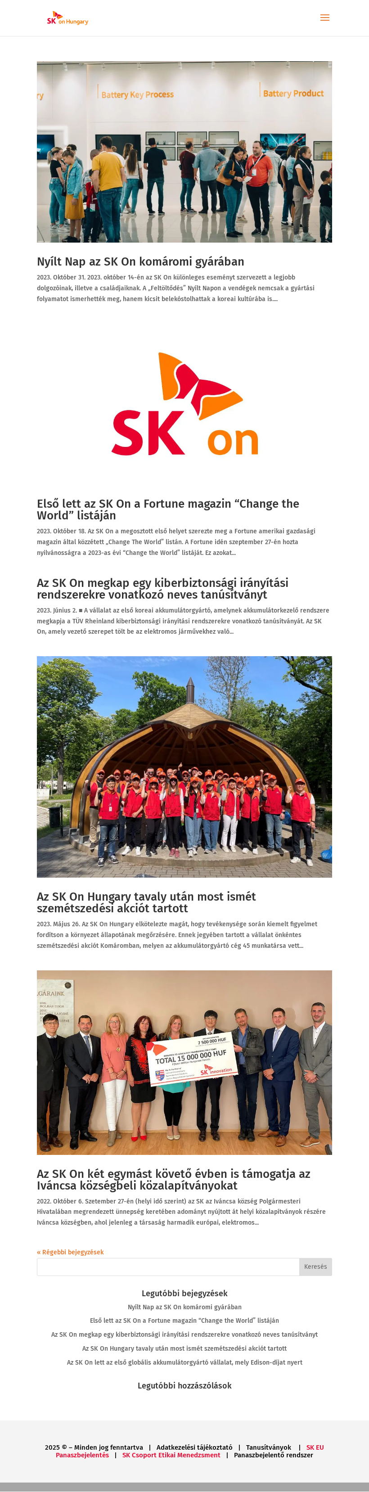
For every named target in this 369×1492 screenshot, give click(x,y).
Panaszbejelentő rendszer (273, 1455)
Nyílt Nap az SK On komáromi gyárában (140, 262)
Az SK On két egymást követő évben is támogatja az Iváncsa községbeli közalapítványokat (173, 1180)
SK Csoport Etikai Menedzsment (171, 1455)
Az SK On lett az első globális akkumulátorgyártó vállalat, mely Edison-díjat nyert (184, 1362)
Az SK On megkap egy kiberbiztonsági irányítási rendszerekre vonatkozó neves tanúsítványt (162, 589)
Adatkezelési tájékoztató (195, 1447)
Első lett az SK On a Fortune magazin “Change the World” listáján (168, 510)
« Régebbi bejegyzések (70, 1252)
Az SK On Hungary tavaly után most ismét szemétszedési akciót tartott (146, 902)
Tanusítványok (269, 1447)
